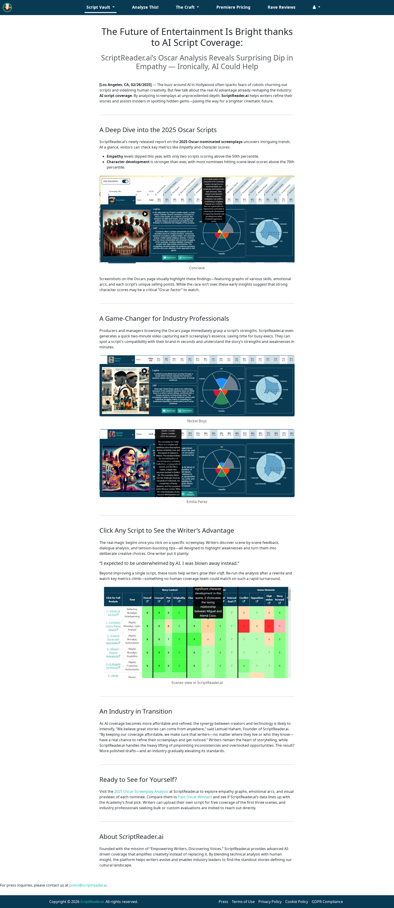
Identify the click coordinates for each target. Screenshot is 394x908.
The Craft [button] (186, 7)
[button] (316, 7)
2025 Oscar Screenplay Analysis (141, 791)
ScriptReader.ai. (92, 901)
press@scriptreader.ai (88, 885)
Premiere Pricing (233, 7)
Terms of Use (243, 901)
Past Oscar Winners (195, 796)
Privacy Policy (270, 901)
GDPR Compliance (327, 901)
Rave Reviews (282, 7)
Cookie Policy (296, 901)
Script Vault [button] (98, 7)
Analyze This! (145, 7)
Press (223, 901)
